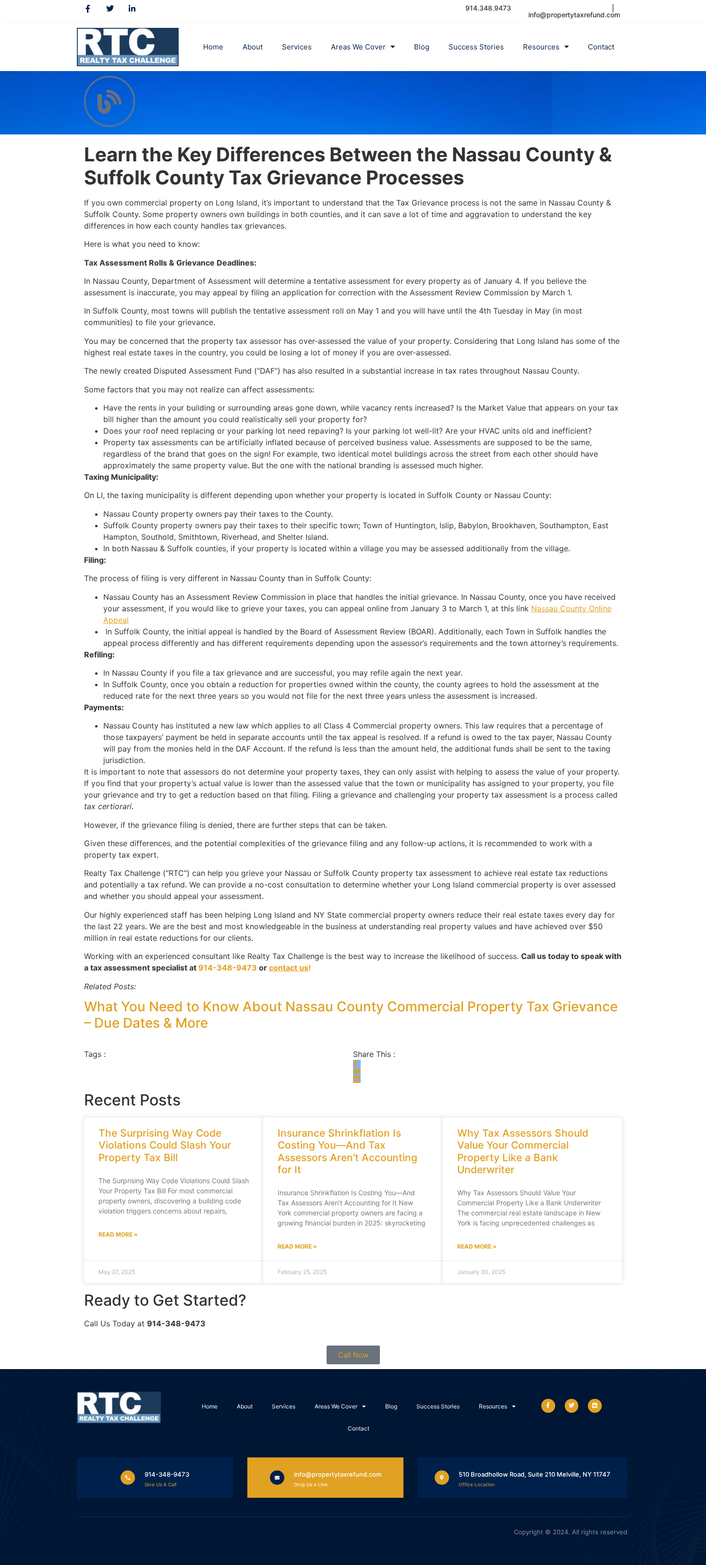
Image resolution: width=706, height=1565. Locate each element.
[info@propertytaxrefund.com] (277, 1477)
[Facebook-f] (88, 8)
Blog (421, 46)
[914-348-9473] (128, 1477)
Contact (601, 46)
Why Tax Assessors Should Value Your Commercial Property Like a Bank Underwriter (522, 1151)
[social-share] (357, 1064)
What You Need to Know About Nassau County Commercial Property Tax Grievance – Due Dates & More (351, 1014)
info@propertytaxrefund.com (337, 1474)
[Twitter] (110, 8)
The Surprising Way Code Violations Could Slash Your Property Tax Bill (164, 1145)
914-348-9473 (227, 967)
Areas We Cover (358, 46)
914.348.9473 (489, 8)
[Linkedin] (595, 1406)
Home (213, 46)
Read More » (118, 1234)
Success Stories (476, 46)
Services (297, 46)
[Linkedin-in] (132, 8)
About (253, 46)
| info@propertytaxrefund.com (574, 11)
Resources (541, 46)
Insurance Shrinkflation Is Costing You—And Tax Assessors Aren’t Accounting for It (347, 1151)
